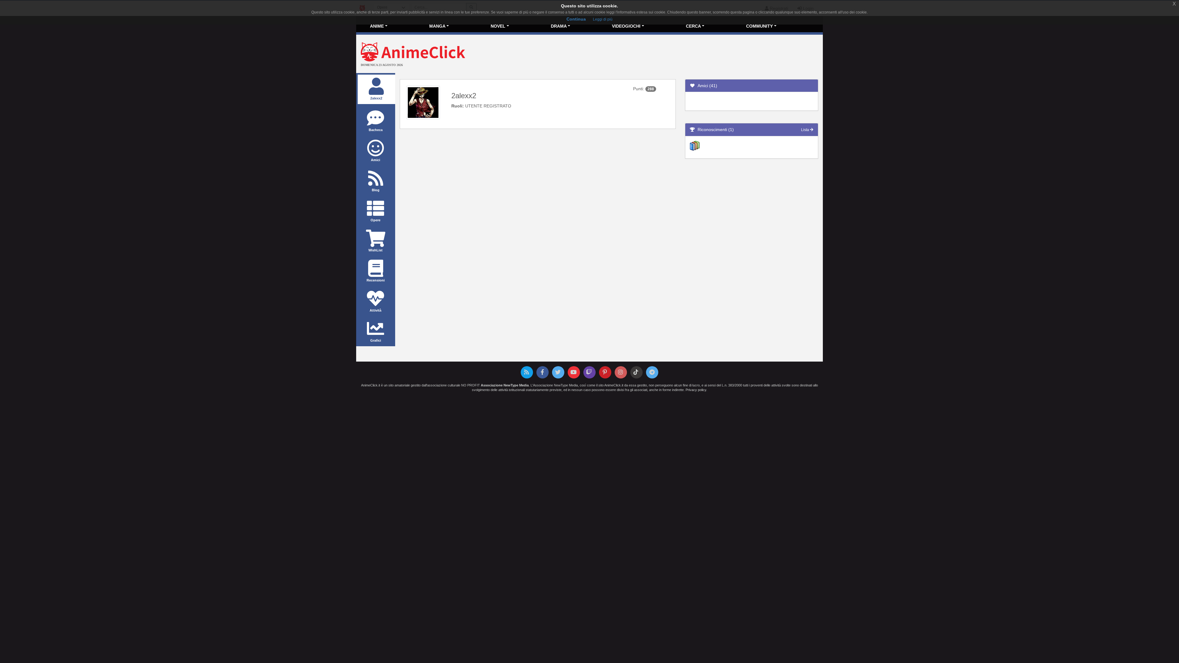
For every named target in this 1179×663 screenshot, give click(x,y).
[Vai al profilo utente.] (423, 102)
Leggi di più (603, 19)
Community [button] (759, 26)
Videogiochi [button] (626, 26)
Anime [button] (377, 26)
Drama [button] (559, 26)
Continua (576, 19)
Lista (805, 130)
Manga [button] (437, 26)
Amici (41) (706, 85)
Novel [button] (498, 26)
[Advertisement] (667, 54)
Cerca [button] (693, 26)
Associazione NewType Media (505, 385)
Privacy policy (696, 390)
